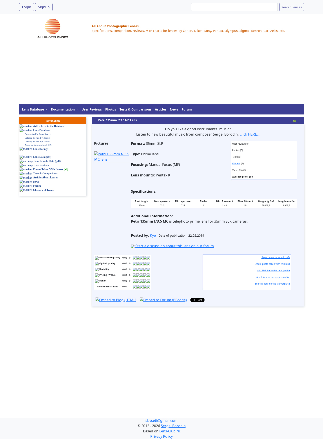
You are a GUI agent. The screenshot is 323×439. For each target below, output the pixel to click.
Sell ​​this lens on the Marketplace (272, 283)
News (174, 109)
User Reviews (92, 109)
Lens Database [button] (33, 109)
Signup (44, 7)
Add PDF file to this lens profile (273, 270)
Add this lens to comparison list (273, 277)
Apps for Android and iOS (38, 145)
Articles (160, 109)
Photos (110, 109)
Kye (153, 235)
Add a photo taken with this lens (273, 263)
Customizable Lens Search (38, 134)
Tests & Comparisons (135, 109)
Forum (187, 109)
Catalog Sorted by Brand (37, 137)
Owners (236, 163)
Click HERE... (249, 134)
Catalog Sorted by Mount (37, 141)
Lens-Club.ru (169, 431)
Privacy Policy (161, 436)
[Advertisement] (151, 73)
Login (26, 7)
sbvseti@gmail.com (161, 420)
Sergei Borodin (173, 425)
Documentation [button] (63, 109)
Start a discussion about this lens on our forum (174, 245)
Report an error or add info (275, 257)
